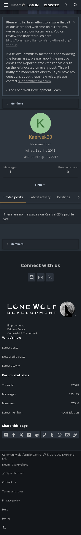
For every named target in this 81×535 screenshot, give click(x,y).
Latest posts (10, 347)
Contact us (9, 482)
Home (6, 518)
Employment (15, 325)
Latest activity (11, 365)
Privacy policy (11, 500)
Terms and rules (13, 491)
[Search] (75, 5)
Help (5, 509)
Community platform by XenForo (38, 456)
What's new (11, 337)
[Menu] (5, 5)
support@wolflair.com (34, 81)
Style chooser (14, 473)
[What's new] (66, 5)
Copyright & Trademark (22, 333)
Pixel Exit (22, 464)
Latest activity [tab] (40, 197)
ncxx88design (70, 412)
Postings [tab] (63, 197)
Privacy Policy (16, 329)
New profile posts (13, 356)
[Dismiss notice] (73, 22)
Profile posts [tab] (13, 197)
